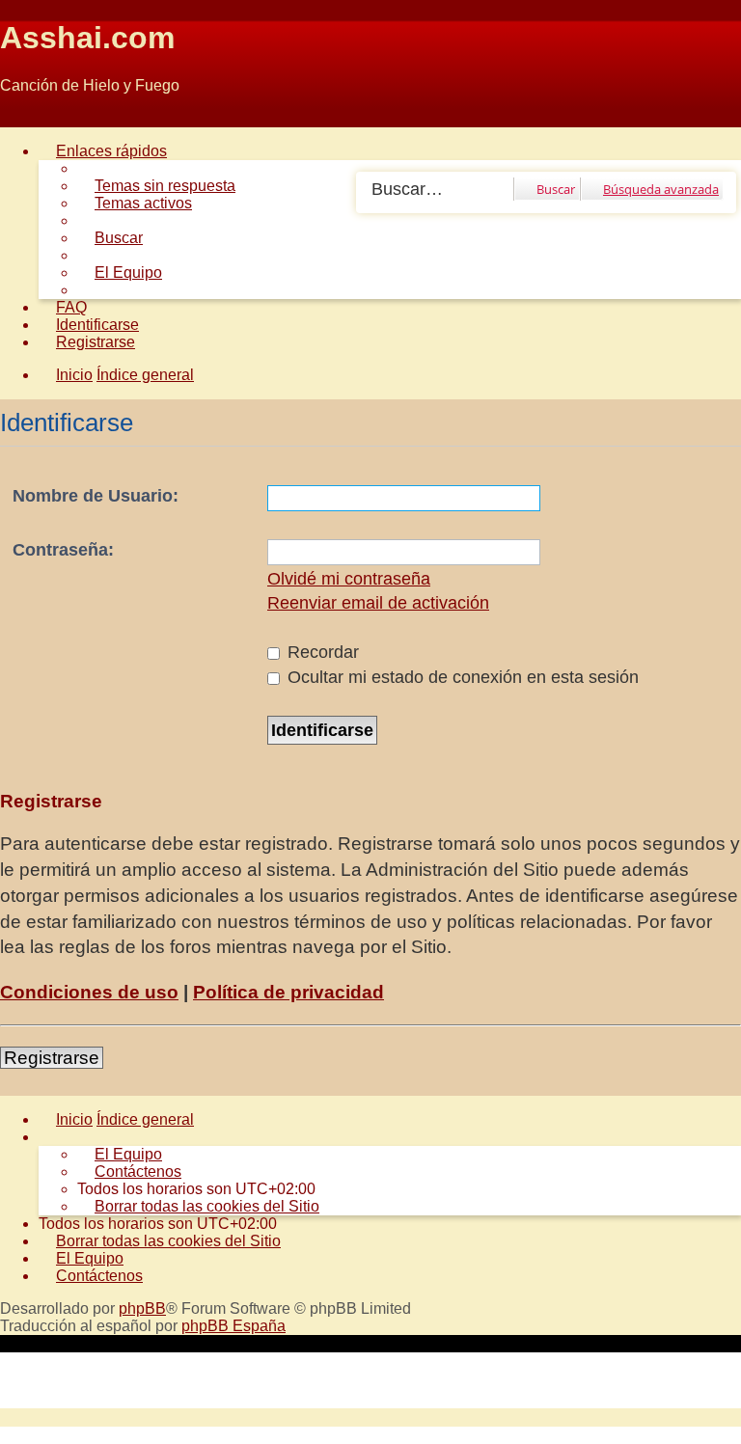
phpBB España (233, 1326)
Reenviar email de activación (378, 603)
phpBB (142, 1308)
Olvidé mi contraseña (348, 578)
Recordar (321, 652)
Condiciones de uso (89, 992)
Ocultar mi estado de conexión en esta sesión (461, 677)
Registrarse (51, 1058)
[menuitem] (156, 185)
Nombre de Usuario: (95, 495)
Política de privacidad (288, 992)
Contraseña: (63, 549)
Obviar (22, 118)
